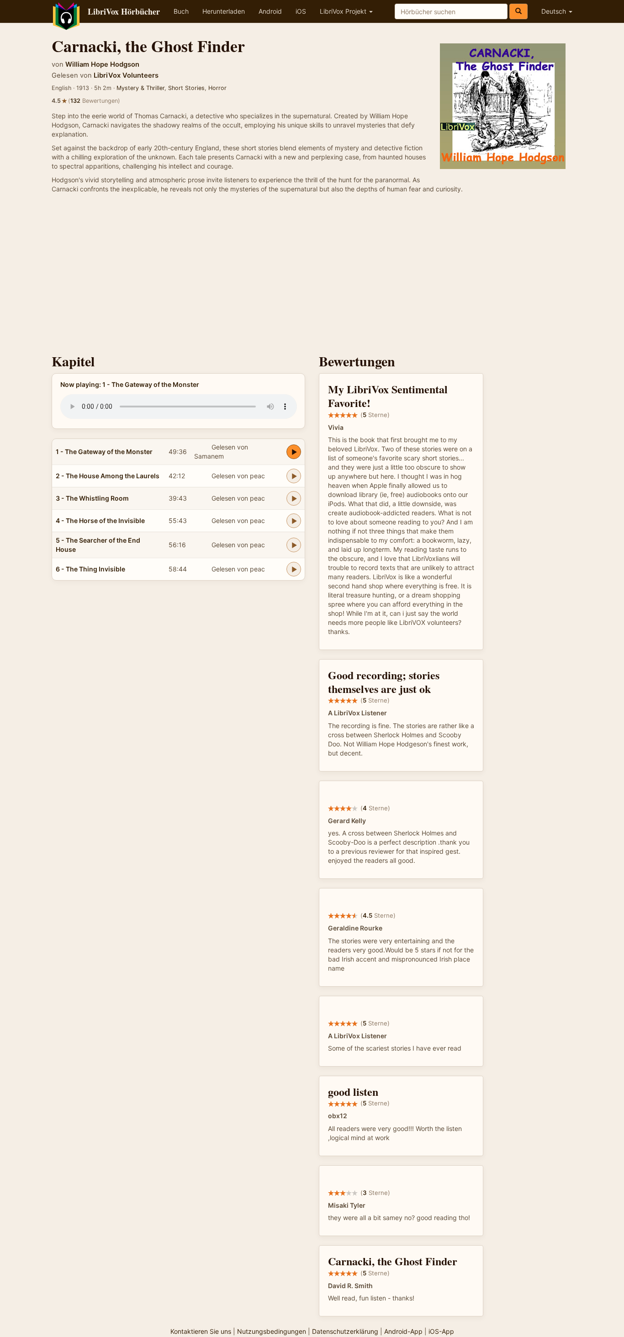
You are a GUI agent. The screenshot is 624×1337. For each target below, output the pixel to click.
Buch (181, 11)
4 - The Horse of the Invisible (100, 520)
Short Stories (186, 88)
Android (270, 11)
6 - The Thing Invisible (90, 569)
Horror (217, 88)
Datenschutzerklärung (345, 1331)
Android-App (403, 1331)
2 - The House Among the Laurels (107, 476)
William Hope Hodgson (102, 64)
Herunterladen (223, 11)
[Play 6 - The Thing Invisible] (293, 569)
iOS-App (441, 1331)
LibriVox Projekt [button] (344, 11)
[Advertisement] (312, 276)
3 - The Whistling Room (92, 498)
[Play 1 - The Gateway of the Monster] (293, 451)
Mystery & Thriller (140, 88)
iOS (301, 11)
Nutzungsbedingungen (271, 1331)
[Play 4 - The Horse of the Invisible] (293, 520)
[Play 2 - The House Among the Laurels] (293, 476)
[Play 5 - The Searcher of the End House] (293, 545)
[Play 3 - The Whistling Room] (293, 498)
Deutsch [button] (554, 11)
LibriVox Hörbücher (124, 11)
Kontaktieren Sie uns (200, 1331)
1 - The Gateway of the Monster (104, 451)
